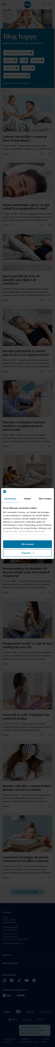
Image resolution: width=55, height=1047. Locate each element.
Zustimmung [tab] (10, 499)
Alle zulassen (27, 544)
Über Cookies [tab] (45, 499)
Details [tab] (27, 499)
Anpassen (26, 553)
